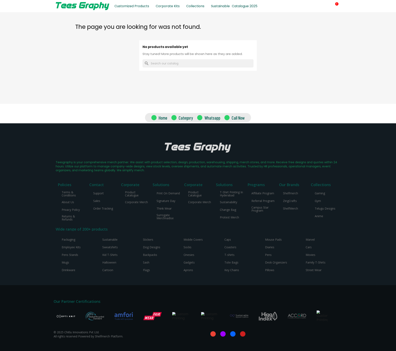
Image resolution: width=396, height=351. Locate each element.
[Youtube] (242, 334)
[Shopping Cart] (335, 6)
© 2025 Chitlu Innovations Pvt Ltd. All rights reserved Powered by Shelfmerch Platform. (88, 334)
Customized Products (131, 6)
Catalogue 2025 (244, 6)
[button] (320, 6)
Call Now (238, 117)
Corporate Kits (168, 6)
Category (186, 117)
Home (163, 117)
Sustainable (220, 6)
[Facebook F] (233, 334)
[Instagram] (223, 334)
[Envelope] (213, 334)
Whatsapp (212, 117)
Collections (195, 6)
